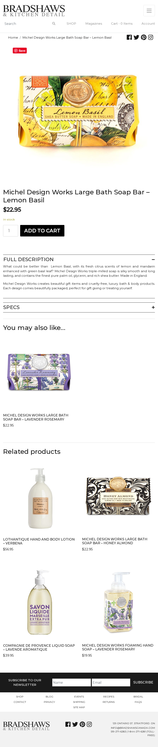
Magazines (93, 23)
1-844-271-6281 (137, 731)
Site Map (79, 707)
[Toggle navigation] (149, 10)
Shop (71, 23)
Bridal (138, 696)
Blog (49, 696)
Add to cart (42, 231)
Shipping (79, 701)
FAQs (138, 701)
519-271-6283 (118, 731)
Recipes (108, 696)
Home (13, 37)
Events (79, 696)
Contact (20, 701)
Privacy (49, 701)
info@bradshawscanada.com (133, 727)
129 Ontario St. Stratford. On (134, 723)
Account (148, 23)
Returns (109, 701)
